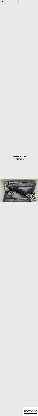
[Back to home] (19, 1)
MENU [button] (2, 1)
